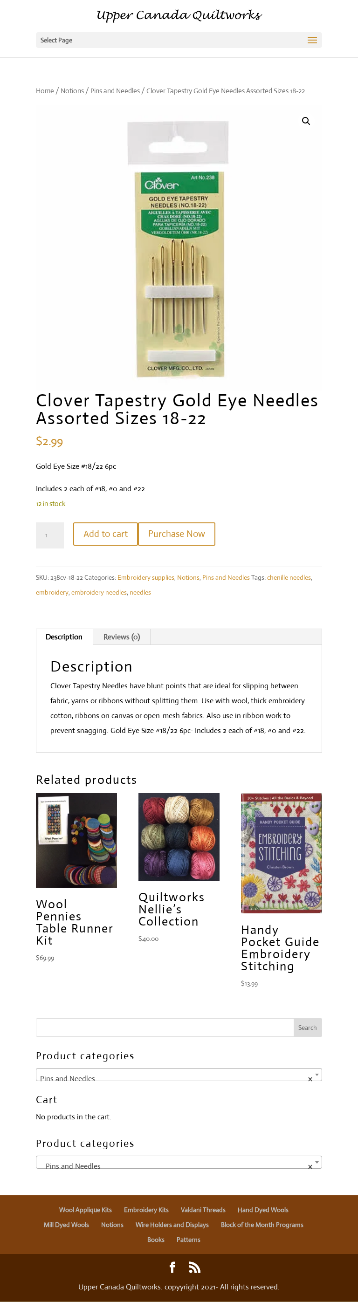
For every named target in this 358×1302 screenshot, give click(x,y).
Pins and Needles (115, 90)
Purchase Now (176, 534)
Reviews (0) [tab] (121, 637)
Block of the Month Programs (262, 1224)
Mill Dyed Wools (66, 1224)
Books (156, 1239)
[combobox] (179, 1074)
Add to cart (105, 534)
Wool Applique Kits (85, 1210)
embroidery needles (99, 592)
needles (140, 592)
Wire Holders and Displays (172, 1224)
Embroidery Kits (146, 1210)
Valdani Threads (203, 1210)
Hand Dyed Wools (263, 1210)
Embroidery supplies (145, 577)
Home (45, 90)
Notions (72, 90)
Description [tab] (64, 637)
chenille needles (289, 577)
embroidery (52, 592)
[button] (306, 121)
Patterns (188, 1239)
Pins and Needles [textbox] (176, 1078)
